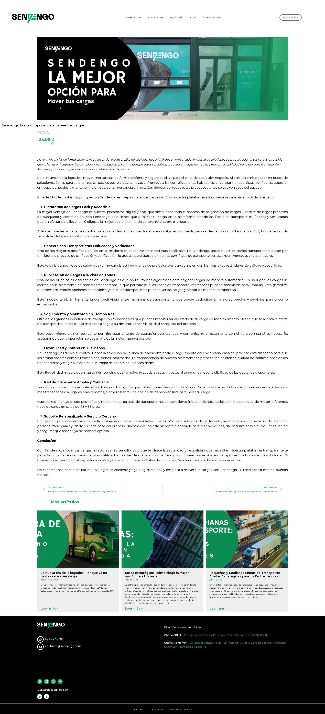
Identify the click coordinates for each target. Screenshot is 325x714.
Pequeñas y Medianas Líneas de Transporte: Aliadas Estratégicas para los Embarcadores (244, 574)
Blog (193, 17)
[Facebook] (39, 681)
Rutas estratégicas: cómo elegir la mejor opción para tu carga (157, 574)
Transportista (133, 17)
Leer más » (50, 608)
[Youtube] (60, 681)
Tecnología (176, 17)
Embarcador (155, 17)
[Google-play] (39, 696)
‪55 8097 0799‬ (54, 638)
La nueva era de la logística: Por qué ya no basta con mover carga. (74, 574)
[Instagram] (53, 681)
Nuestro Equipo (211, 17)
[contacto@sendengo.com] (40, 647)
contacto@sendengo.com (63, 646)
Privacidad (157, 709)
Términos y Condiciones (180, 709)
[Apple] (46, 696)
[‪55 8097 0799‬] (40, 639)
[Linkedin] (46, 681)
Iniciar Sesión (139, 709)
